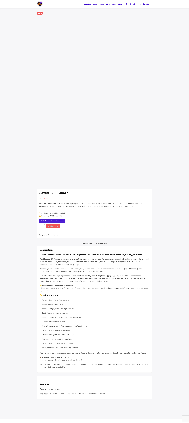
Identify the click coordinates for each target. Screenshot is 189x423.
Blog (114, 4)
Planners (56, 235)
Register (147, 4)
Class (102, 4)
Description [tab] (87, 243)
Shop (120, 4)
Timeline (87, 4)
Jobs (95, 4)
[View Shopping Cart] (126, 4)
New (50, 235)
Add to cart (53, 226)
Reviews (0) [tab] (101, 243)
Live (108, 4)
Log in (138, 4)
